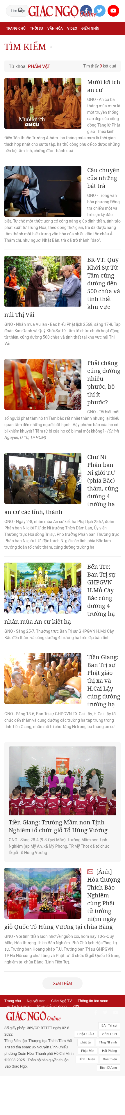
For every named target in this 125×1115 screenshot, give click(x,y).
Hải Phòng (109, 1051)
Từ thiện (31, 54)
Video (72, 28)
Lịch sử (12, 54)
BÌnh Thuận (87, 1059)
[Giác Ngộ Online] (39, 1016)
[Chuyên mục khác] (114, 54)
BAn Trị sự (109, 1025)
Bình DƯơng (108, 1068)
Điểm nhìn (90, 28)
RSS (75, 1006)
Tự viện (69, 41)
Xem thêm (62, 983)
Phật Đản (87, 1051)
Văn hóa (55, 28)
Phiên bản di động (52, 1006)
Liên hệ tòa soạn (17, 1006)
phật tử (86, 1042)
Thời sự (36, 28)
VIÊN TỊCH (109, 1034)
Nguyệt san (36, 1001)
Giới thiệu (110, 1059)
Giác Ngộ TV (61, 1001)
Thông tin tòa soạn (93, 1001)
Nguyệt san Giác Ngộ (100, 41)
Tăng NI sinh (108, 1042)
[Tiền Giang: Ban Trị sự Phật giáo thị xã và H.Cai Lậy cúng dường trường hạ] (42, 678)
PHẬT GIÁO (85, 1034)
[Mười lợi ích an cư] (42, 103)
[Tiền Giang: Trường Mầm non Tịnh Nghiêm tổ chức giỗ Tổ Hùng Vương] (62, 780)
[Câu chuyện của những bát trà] (42, 191)
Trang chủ (16, 28)
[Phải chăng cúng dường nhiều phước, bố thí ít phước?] (42, 384)
